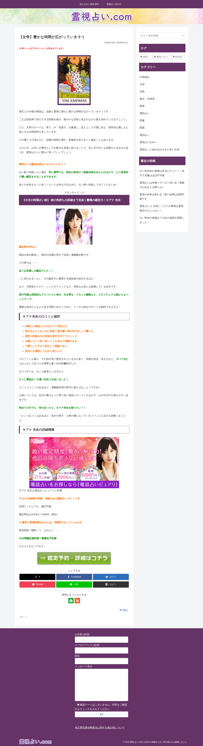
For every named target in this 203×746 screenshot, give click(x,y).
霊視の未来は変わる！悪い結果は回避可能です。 (162, 196)
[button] (111, 584)
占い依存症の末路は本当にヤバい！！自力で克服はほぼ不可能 (162, 173)
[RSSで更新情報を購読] (77, 600)
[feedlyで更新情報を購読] (71, 600)
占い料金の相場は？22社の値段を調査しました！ (162, 220)
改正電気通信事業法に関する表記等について (100, 727)
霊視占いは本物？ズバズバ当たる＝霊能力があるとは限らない (162, 185)
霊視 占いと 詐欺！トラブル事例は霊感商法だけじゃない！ (161, 208)
